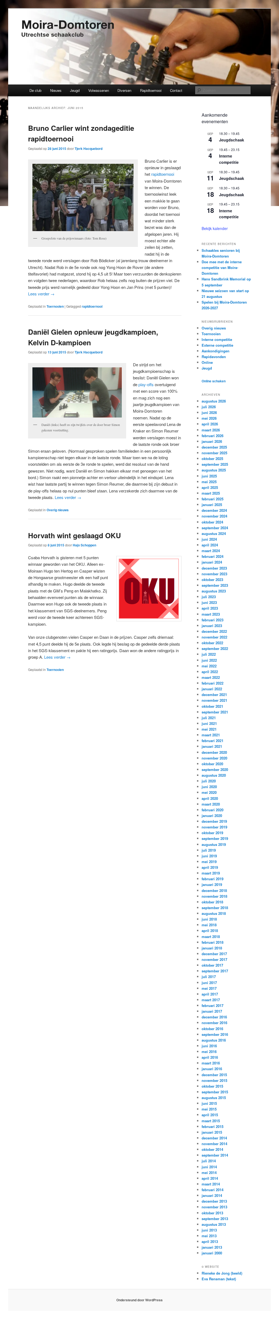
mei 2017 (209, 988)
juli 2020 (209, 780)
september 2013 (215, 1218)
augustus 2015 (214, 1097)
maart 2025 (211, 493)
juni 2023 (209, 602)
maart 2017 (211, 999)
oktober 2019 (212, 832)
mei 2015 (209, 1109)
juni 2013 (209, 1230)
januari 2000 (212, 1253)
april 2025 (210, 487)
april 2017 (210, 994)
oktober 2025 (212, 458)
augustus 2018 (214, 913)
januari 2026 (212, 441)
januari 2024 (212, 562)
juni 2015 (209, 1103)
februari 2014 (212, 1189)
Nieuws (56, 90)
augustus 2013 (214, 1224)
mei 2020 (209, 792)
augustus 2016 (214, 1040)
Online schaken (214, 381)
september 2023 (215, 585)
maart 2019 (211, 873)
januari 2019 (212, 884)
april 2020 (210, 798)
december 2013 (214, 1201)
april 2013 (210, 1241)
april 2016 (210, 1057)
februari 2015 (212, 1126)
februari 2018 (212, 942)
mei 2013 (209, 1235)
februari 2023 (212, 619)
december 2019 (214, 821)
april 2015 (210, 1114)
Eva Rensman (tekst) (219, 1278)
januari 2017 (212, 1011)
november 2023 (214, 573)
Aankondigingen (215, 350)
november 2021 (214, 700)
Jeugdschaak (231, 140)
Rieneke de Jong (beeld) (222, 1273)
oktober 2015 (212, 1086)
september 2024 (215, 527)
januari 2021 (212, 746)
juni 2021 (209, 723)
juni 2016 (209, 1045)
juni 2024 (209, 539)
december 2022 (214, 631)
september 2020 (215, 769)
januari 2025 (212, 504)
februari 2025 (212, 498)
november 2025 (214, 452)
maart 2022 (211, 677)
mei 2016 (209, 1051)
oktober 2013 (212, 1212)
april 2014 (210, 1178)
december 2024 (214, 510)
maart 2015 (211, 1120)
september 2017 (215, 970)
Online (207, 362)
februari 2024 (212, 556)
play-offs (146, 384)
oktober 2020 (212, 763)
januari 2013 (212, 1247)
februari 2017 (212, 1005)
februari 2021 (212, 740)
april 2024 (210, 544)
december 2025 (214, 447)
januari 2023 (212, 625)
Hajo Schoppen (84, 545)
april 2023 (210, 608)
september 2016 (215, 1034)
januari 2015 (212, 1132)
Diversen (124, 90)
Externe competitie (217, 345)
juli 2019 (209, 850)
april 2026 (210, 423)
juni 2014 (209, 1166)
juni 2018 (209, 919)
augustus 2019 (214, 844)
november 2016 (214, 1022)
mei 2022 (209, 665)
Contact (176, 90)
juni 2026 (209, 412)
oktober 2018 (212, 901)
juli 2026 (209, 406)
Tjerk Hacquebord (88, 148)
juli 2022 (209, 654)
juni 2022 (209, 660)
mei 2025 (209, 481)
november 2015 (214, 1080)
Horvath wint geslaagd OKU (74, 535)
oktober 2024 (212, 522)
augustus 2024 (214, 533)
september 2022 (215, 648)
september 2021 (215, 712)
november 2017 (214, 959)
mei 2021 (209, 729)
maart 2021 (211, 734)
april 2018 (210, 930)
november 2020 (214, 758)
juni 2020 (209, 786)
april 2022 (210, 671)
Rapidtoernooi (151, 90)
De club (35, 90)
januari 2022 (212, 688)
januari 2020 (212, 815)
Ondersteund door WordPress (139, 1299)
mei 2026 (209, 418)
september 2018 (215, 907)
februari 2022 (212, 683)
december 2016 (214, 1016)
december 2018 (214, 890)
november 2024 (214, 516)
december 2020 (214, 752)
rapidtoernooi (162, 174)
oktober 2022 (212, 642)
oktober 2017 (212, 965)
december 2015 (214, 1074)
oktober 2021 (212, 706)
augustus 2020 (214, 775)
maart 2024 (211, 550)
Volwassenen (98, 90)
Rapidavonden (214, 356)
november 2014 (214, 1143)
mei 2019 (209, 861)
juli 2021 (209, 717)
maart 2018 (211, 936)
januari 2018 (212, 948)
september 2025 (215, 464)
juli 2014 (209, 1160)
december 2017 (214, 953)
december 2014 (214, 1137)
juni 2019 (209, 855)
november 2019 (214, 827)
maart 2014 (211, 1184)
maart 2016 (211, 1063)
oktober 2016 (212, 1028)
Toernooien (55, 306)
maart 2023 (211, 614)
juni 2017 (209, 982)
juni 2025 (209, 476)
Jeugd (75, 90)
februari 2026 (212, 435)
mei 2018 (209, 924)
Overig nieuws (58, 509)
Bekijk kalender (215, 228)
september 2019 (215, 838)
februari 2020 (212, 809)
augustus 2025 (214, 470)
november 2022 (214, 637)
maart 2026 (211, 429)
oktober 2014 (212, 1149)
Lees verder (41, 294)
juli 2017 (209, 976)
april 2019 (210, 867)
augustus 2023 (214, 591)
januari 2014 (212, 1195)
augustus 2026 (214, 401)
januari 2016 (212, 1068)
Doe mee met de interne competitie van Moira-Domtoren (222, 267)
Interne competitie (229, 159)
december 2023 (214, 568)
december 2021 (214, 694)
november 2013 (214, 1206)
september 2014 (215, 1155)
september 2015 (215, 1091)
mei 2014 (209, 1172)
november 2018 (214, 896)
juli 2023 (209, 596)
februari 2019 (212, 878)
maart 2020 (211, 804)
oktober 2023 (212, 579)
